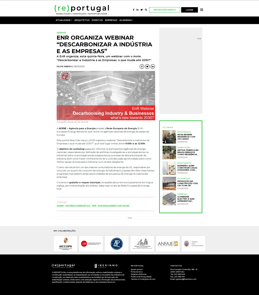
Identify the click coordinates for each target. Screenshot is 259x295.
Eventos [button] (97, 20)
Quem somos (137, 269)
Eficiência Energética (78, 205)
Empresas (111, 20)
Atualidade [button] (63, 20)
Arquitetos (82, 20)
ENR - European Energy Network (110, 205)
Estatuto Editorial (138, 274)
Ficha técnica (137, 272)
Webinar (61, 32)
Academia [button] (125, 20)
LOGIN (189, 10)
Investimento (184, 132)
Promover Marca (165, 10)
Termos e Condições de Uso (143, 279)
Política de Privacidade (141, 277)
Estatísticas (183, 179)
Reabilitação (183, 147)
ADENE (60, 205)
